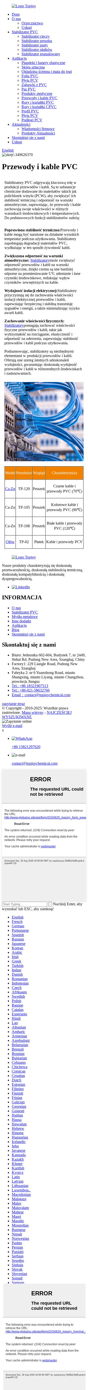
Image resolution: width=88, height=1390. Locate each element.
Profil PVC (30, 111)
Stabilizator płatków (37, 49)
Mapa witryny (33, 712)
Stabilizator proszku (37, 41)
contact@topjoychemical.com (34, 763)
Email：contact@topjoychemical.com (41, 695)
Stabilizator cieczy (36, 36)
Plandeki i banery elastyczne (43, 63)
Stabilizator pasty (35, 45)
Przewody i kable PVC (39, 98)
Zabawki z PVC (34, 85)
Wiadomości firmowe (38, 129)
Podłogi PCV (32, 120)
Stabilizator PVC (25, 32)
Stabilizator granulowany (41, 54)
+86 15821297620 (26, 747)
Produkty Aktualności (38, 133)
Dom (16, 14)
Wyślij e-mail (12, 726)
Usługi (27, 27)
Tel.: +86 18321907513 (30, 686)
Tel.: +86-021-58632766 (31, 690)
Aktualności (21, 124)
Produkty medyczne (37, 93)
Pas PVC (29, 89)
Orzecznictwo (32, 23)
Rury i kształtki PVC (38, 102)
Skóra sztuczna (33, 67)
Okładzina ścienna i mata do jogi (47, 71)
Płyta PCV (30, 80)
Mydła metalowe (25, 617)
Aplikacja (19, 58)
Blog (15, 630)
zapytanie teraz (13, 704)
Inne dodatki (21, 621)
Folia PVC (30, 76)
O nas (16, 19)
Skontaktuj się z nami (28, 137)
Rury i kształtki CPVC (39, 107)
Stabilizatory (40, 260)
